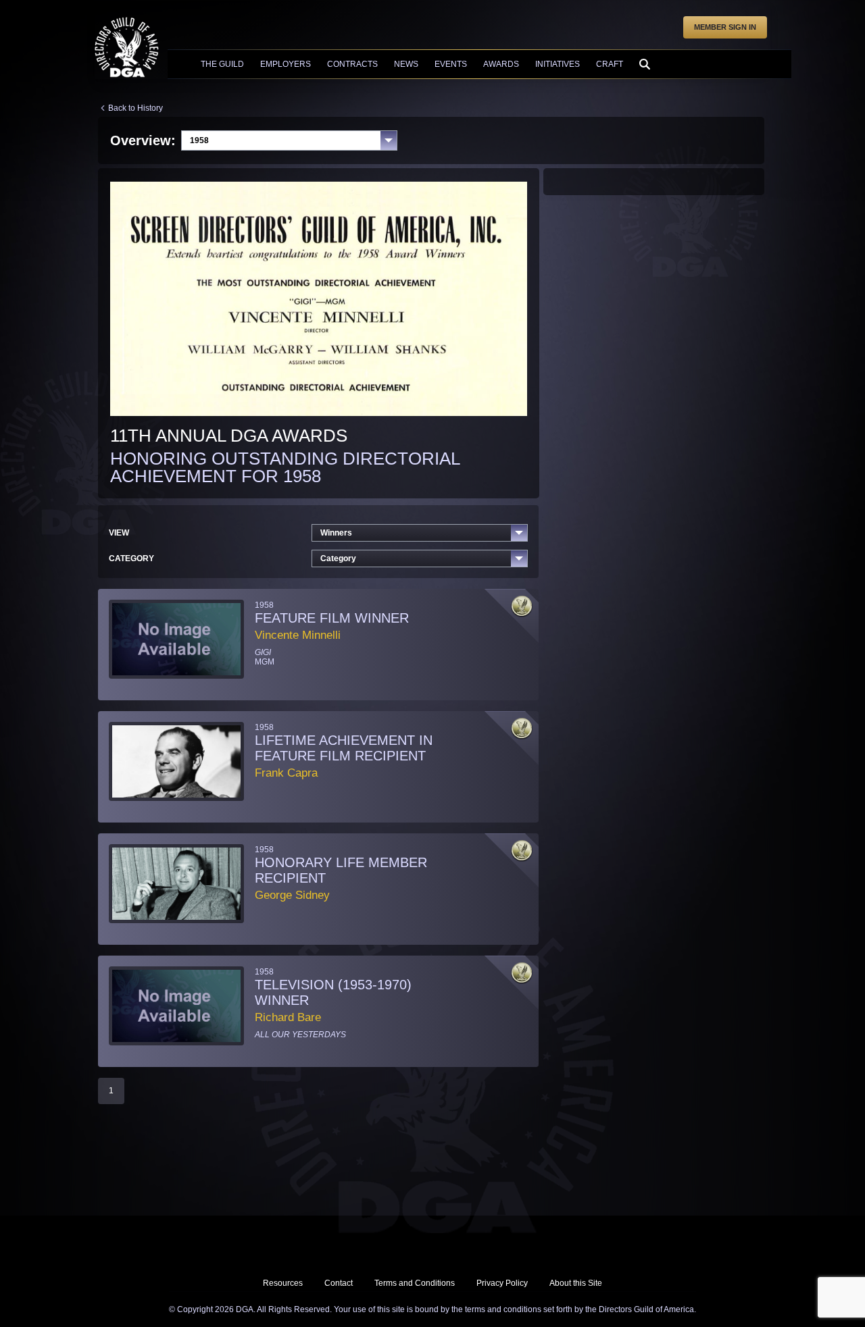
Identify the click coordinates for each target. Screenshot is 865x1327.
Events (451, 64)
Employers (285, 64)
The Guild (222, 64)
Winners (336, 533)
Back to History (135, 108)
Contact (338, 1283)
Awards (501, 64)
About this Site (575, 1283)
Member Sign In (725, 27)
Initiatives (557, 64)
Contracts (352, 64)
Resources (283, 1283)
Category (338, 558)
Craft (609, 64)
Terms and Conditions (414, 1283)
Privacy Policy (502, 1283)
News (406, 64)
